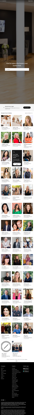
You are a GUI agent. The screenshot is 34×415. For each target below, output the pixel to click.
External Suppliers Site (15, 394)
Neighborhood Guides (15, 386)
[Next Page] (19, 361)
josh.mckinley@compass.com (17, 250)
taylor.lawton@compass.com (6, 233)
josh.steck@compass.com (16, 319)
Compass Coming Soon (15, 370)
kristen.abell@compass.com (6, 128)
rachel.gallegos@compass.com (6, 181)
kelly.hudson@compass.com (6, 198)
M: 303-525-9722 (26, 147)
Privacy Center (22, 402)
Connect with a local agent (17, 164)
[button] (1, 1)
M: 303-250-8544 (4, 164)
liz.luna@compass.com (27, 233)
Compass (8, 359)
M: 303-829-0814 (26, 320)
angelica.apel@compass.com (6, 145)
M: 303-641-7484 (26, 199)
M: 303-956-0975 (26, 217)
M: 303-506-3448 (15, 146)
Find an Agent (14, 378)
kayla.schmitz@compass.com (17, 302)
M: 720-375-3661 (15, 251)
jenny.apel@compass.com (27, 128)
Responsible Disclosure (7, 403)
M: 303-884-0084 (4, 320)
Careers (2, 374)
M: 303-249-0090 (4, 146)
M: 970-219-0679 (26, 182)
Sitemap (13, 397)
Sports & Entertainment (15, 390)
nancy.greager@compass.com (17, 181)
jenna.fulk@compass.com (27, 163)
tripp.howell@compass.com (28, 181)
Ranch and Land (14, 393)
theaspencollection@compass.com (6, 356)
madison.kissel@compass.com (17, 216)
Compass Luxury (14, 377)
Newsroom (2, 378)
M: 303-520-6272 (15, 234)
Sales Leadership (3, 370)
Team (2, 369)
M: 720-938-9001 (15, 182)
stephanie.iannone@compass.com (28, 198)
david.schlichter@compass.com (6, 302)
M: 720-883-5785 (4, 129)
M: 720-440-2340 (4, 303)
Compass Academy (15, 381)
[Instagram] (2, 400)
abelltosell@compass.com (16, 128)
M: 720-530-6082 (26, 338)
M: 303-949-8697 (15, 217)
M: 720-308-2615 (4, 182)
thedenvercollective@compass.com (17, 356)
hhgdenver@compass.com (16, 199)
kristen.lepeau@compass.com (17, 233)
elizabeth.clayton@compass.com (17, 145)
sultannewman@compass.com (6, 337)
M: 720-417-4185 (26, 164)
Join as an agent (3, 373)
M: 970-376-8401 (4, 217)
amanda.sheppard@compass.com (28, 302)
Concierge (13, 368)
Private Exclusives (14, 369)
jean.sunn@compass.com (16, 336)
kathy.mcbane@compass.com (6, 250)
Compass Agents (12, 359)
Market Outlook (14, 373)
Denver (23, 359)
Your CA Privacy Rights (22, 404)
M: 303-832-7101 (26, 303)
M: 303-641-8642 (4, 251)
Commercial (13, 389)
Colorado (16, 359)
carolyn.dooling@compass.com (6, 163)
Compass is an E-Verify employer (16, 403)
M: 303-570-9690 (26, 129)
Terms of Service (17, 402)
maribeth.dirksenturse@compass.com (28, 146)
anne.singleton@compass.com (6, 319)
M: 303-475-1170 (26, 234)
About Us (2, 368)
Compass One (14, 374)
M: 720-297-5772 (4, 199)
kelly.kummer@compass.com (28, 216)
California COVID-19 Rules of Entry (12, 404)
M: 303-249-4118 (15, 303)
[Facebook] (3, 400)
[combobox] (17, 69)
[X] (5, 400)
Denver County (20, 359)
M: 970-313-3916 (15, 337)
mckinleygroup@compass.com (28, 250)
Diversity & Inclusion (15, 385)
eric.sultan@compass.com (27, 319)
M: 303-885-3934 (15, 320)
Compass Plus (14, 382)
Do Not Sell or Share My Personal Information (7, 402)
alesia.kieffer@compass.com (6, 216)
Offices (2, 377)
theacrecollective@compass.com (28, 337)
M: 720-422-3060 (4, 234)
